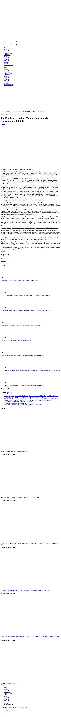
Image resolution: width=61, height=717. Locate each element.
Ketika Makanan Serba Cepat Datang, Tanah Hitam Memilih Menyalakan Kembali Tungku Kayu (25, 590)
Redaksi (6, 710)
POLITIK (6, 59)
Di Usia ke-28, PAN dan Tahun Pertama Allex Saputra (14, 451)
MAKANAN (7, 57)
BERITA (6, 49)
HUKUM (6, 60)
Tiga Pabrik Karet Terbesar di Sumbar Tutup (15, 403)
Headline (3, 255)
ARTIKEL (6, 62)
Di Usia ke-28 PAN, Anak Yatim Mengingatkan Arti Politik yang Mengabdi (20, 497)
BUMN (6, 63)
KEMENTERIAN (8, 65)
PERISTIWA (7, 55)
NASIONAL (7, 52)
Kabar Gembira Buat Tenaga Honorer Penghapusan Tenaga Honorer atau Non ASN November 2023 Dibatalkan (32, 398)
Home (5, 47)
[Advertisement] (30, 98)
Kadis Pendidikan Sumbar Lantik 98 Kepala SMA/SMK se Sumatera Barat (23, 404)
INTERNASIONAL (9, 53)
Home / (3, 111)
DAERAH (6, 50)
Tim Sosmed (7, 711)
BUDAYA (6, 56)
